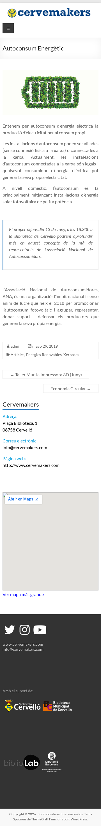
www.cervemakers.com (23, 644)
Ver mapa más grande (23, 594)
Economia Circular (70, 388)
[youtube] (39, 625)
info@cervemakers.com (23, 649)
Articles (17, 354)
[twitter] (10, 625)
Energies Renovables (44, 354)
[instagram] (24, 625)
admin (16, 346)
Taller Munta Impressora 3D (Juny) (46, 374)
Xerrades (71, 354)
